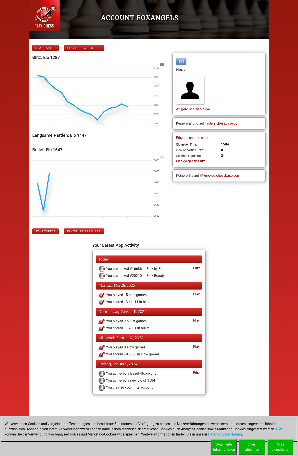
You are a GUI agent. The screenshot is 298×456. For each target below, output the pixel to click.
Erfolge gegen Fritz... (191, 161)
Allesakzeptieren (280, 447)
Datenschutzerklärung (225, 434)
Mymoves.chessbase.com (220, 175)
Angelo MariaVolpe (193, 109)
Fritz (196, 268)
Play (196, 294)
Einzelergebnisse (84, 48)
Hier (279, 429)
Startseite (45, 48)
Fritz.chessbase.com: (192, 138)
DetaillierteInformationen (224, 447)
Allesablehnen (252, 447)
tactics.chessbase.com (222, 123)
